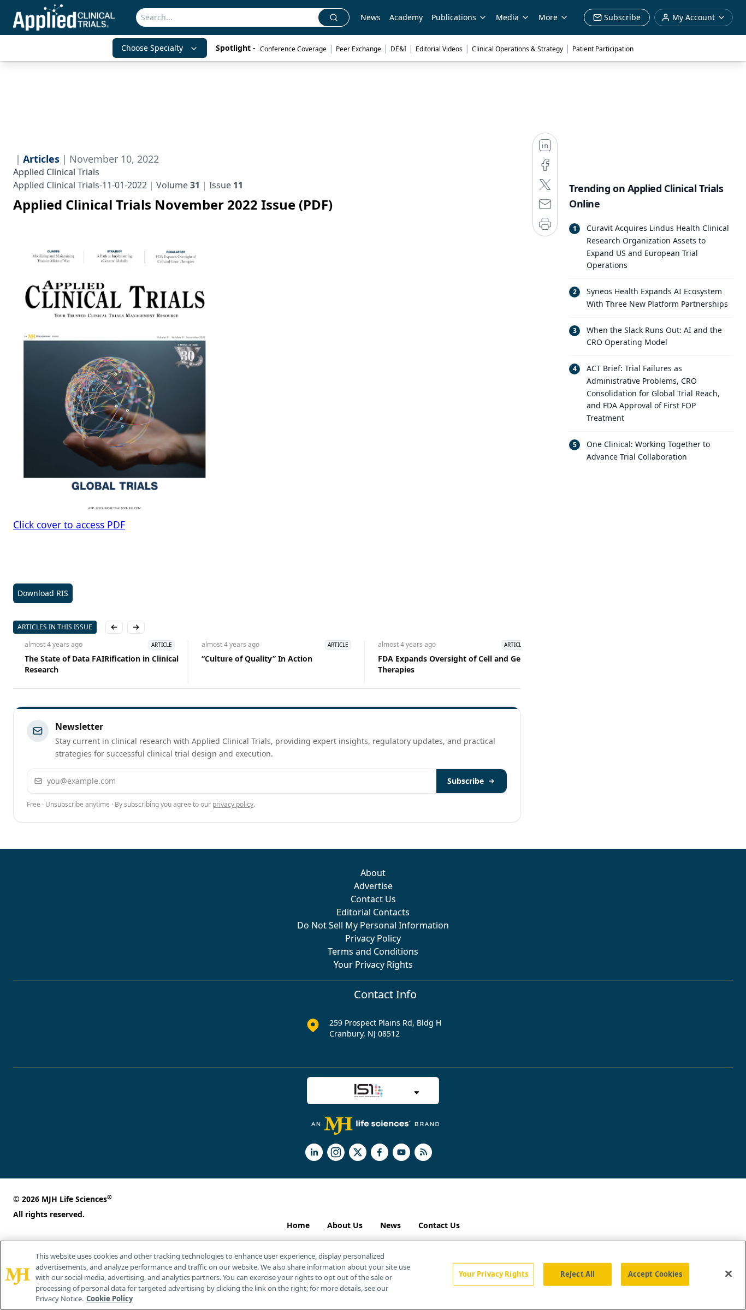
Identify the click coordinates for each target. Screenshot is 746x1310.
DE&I (398, 48)
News (370, 17)
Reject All (577, 1274)
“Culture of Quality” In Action (245, 658)
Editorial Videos (439, 48)
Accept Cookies (655, 1274)
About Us (345, 1225)
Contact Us (373, 899)
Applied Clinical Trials (56, 172)
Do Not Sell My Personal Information (373, 925)
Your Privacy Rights (373, 964)
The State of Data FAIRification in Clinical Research (90, 664)
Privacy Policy (373, 938)
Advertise (373, 886)
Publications (453, 17)
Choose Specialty (152, 48)
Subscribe (465, 781)
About (373, 873)
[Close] (729, 1274)
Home (298, 1225)
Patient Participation (602, 48)
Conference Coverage (293, 48)
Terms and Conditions (373, 951)
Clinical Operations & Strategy (517, 48)
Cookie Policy (109, 1298)
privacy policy (232, 804)
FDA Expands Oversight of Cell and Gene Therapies (442, 664)
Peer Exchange (358, 48)
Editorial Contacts (373, 912)
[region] (373, 1275)
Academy (406, 17)
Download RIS (42, 593)
